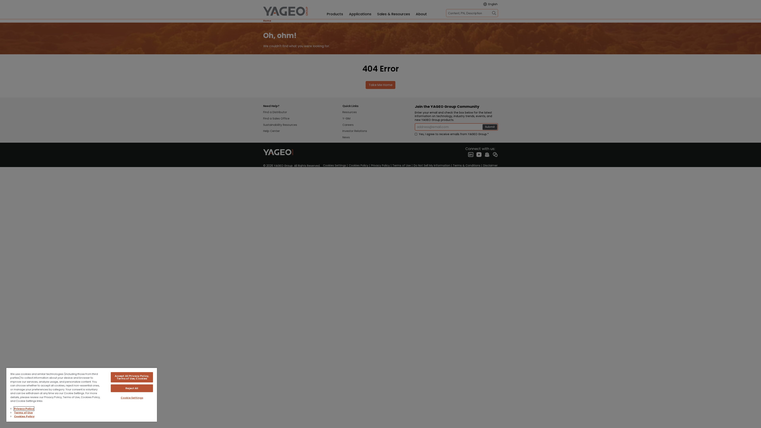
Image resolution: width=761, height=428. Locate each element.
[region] (81, 395)
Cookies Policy (24, 416)
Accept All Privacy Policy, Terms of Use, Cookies (132, 377)
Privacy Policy (24, 409)
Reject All (131, 388)
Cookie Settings (132, 398)
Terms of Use (23, 413)
